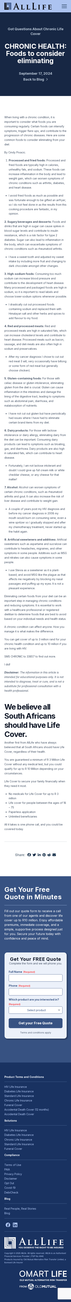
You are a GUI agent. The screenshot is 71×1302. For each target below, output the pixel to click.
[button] (64, 6)
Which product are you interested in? (34, 1002)
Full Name (22, 971)
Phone (19, 985)
